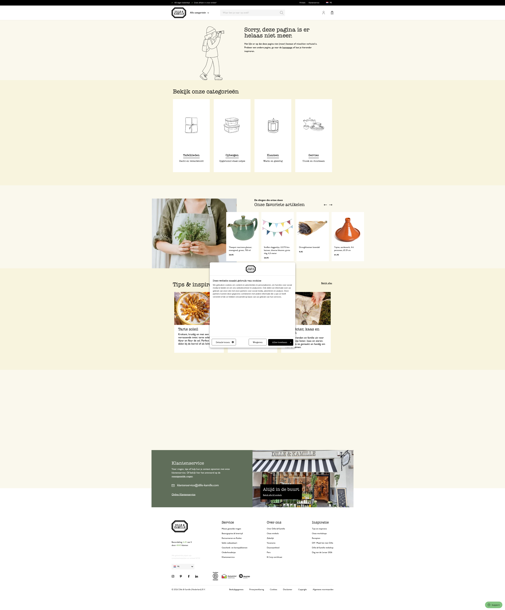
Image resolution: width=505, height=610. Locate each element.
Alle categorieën (198, 13)
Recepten (316, 538)
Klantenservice (314, 3)
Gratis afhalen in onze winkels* (205, 3)
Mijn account (323, 12)
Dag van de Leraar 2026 (322, 552)
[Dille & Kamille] (179, 13)
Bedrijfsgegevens (236, 589)
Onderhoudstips (229, 552)
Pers (269, 552)
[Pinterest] (181, 576)
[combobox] (252, 12)
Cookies (273, 589)
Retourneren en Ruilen (232, 538)
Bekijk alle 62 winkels (272, 495)
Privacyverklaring (256, 589)
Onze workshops (319, 533)
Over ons (274, 522)
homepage (287, 47)
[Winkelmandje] (332, 12)
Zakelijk (270, 538)
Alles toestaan (279, 342)
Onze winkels (273, 533)
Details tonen (223, 342)
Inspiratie (320, 522)
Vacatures (271, 543)
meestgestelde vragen (182, 476)
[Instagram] (173, 576)
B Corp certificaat (274, 557)
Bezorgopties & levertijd (232, 533)
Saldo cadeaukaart (229, 543)
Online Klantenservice (183, 494)
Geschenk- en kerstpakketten (234, 548)
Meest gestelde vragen (231, 529)
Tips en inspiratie (319, 529)
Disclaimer (287, 589)
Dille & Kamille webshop (322, 548)
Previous (325, 204)
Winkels (302, 3)
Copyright (302, 589)
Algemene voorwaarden (323, 589)
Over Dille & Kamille (276, 529)
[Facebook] (188, 576)
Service (228, 522)
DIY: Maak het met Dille (322, 543)
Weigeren (258, 342)
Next (330, 204)
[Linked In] (196, 576)
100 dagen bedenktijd (182, 3)
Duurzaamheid (273, 548)
